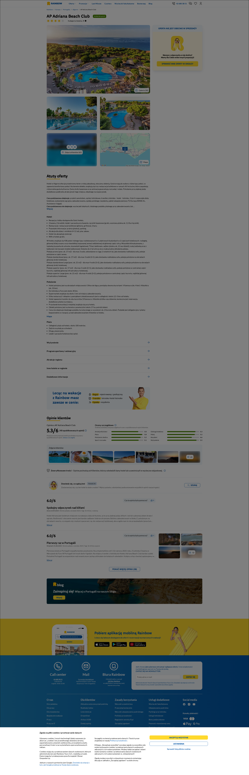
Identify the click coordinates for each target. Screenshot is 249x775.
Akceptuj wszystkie (179, 738)
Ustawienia (183, 744)
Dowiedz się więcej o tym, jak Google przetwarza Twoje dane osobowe (64, 764)
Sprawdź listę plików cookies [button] (179, 749)
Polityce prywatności (118, 740)
